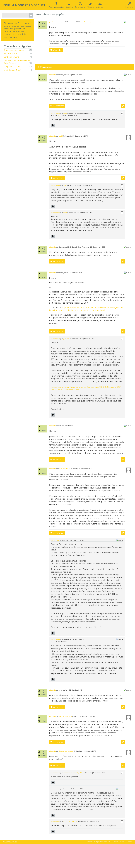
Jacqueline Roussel (66, 751)
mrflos (129, 842)
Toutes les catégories (17, 46)
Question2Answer (103, 842)
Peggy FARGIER (65, 716)
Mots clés (90, 7)
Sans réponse (80, 7)
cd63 (65, 113)
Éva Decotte (63, 469)
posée (51, 22)
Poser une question (56, 7)
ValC (65, 185)
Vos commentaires (10, 842)
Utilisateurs (100, 7)
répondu (52, 75)
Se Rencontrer (10, 53)
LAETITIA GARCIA (70, 822)
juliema (66, 339)
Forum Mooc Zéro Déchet (24, 5)
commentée (55, 113)
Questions (69, 7)
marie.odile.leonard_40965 (73, 773)
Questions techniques (14, 50)
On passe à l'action (12, 66)
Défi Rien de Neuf (12, 70)
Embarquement (11, 57)
